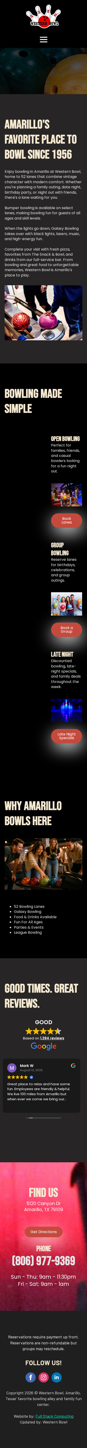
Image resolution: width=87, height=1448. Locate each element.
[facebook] (31, 1377)
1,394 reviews (52, 1038)
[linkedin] (57, 1377)
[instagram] (44, 1377)
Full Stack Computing (54, 1416)
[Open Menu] (43, 39)
